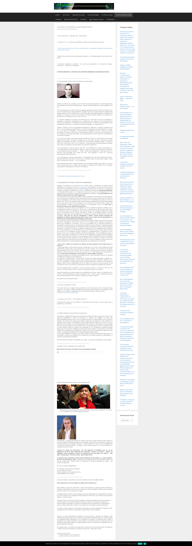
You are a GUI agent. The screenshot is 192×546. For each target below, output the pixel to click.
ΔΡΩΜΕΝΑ (58, 19)
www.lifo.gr (83, 116)
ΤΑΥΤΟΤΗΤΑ (66, 15)
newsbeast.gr (83, 187)
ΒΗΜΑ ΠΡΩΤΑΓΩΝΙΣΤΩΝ (71, 19)
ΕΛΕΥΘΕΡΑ (83, 19)
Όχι (145, 543)
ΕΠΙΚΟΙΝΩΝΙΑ (110, 19)
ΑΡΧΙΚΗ (58, 15)
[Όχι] (190, 543)
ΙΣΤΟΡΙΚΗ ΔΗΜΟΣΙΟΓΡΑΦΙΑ (123, 15)
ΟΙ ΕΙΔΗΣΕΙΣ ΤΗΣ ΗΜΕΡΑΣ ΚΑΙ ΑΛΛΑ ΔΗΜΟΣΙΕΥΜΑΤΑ (69, 534)
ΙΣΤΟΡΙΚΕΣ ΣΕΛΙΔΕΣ (107, 15)
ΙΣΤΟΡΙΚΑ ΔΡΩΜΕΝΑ (93, 15)
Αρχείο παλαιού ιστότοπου (96, 19)
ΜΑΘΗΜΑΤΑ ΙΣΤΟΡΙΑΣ (78, 15)
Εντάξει (140, 543)
